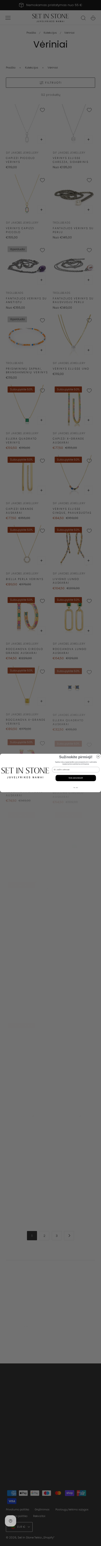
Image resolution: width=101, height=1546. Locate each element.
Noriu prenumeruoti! (76, 778)
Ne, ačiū (76, 787)
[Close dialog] (98, 756)
